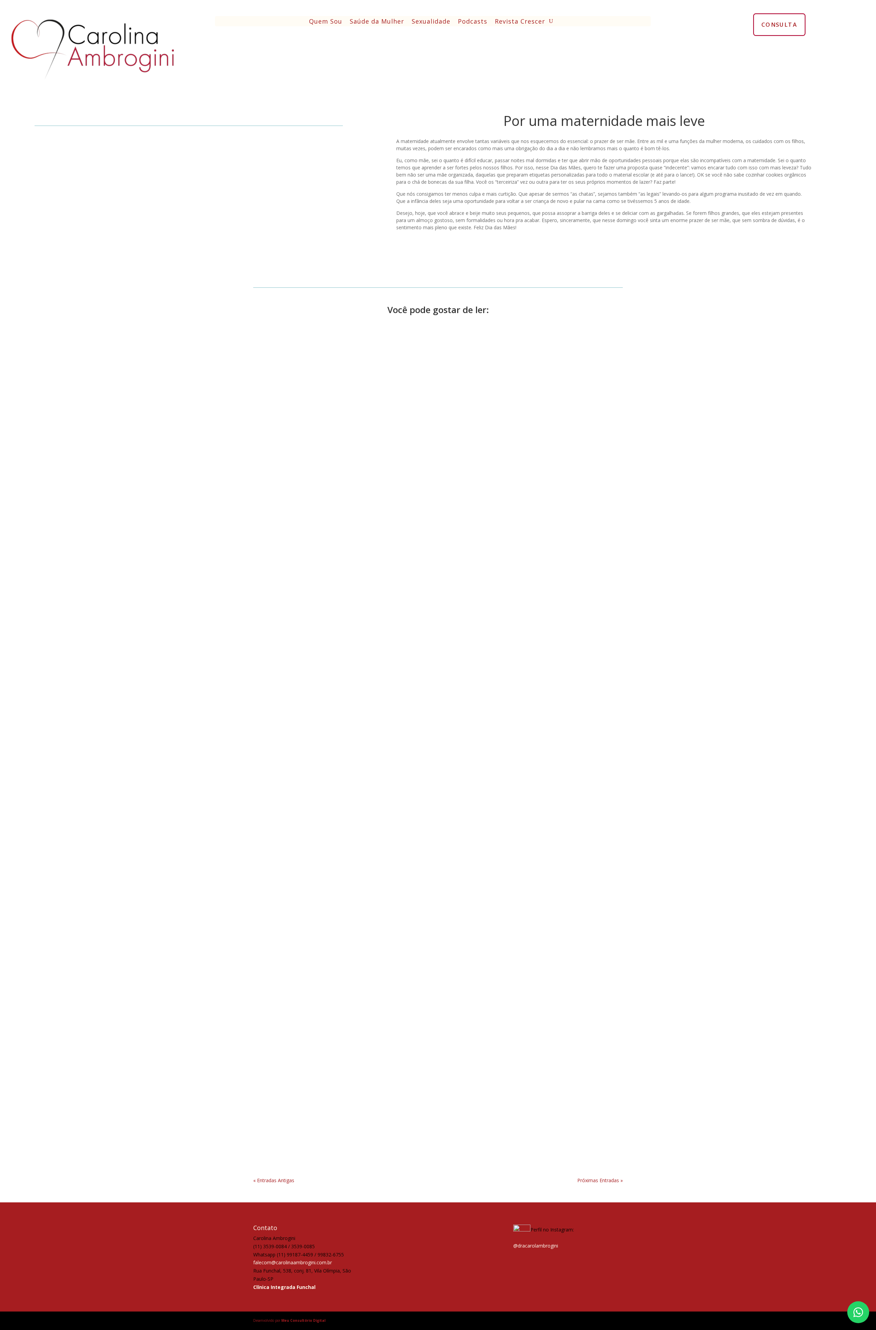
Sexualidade (431, 22)
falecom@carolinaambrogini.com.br (292, 1262)
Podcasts (472, 22)
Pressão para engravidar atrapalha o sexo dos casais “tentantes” (355, 572)
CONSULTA (779, 24)
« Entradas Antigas (273, 1180)
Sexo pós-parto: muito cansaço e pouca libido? (329, 1138)
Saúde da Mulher (377, 22)
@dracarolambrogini (535, 1245)
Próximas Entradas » (600, 1180)
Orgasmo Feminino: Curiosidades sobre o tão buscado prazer (350, 855)
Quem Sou (325, 22)
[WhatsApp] (858, 1312)
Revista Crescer (520, 22)
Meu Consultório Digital (303, 1320)
